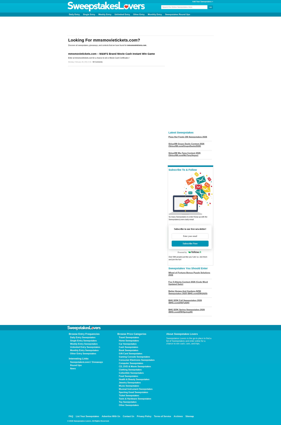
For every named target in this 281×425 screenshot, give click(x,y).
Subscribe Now (190, 243)
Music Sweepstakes (129, 386)
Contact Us (128, 416)
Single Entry (89, 14)
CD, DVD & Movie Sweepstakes (135, 366)
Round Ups (76, 365)
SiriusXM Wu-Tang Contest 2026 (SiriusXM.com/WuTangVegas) (184, 154)
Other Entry (139, 14)
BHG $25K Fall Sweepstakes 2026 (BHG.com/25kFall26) (185, 301)
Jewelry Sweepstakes (130, 382)
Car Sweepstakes (128, 344)
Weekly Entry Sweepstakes (84, 344)
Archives (178, 416)
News (73, 368)
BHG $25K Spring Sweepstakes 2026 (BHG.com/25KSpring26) (186, 310)
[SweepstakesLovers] (106, 6)
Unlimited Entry (122, 14)
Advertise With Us (111, 416)
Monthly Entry (155, 14)
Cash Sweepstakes (128, 347)
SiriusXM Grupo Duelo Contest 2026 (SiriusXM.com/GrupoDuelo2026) (186, 145)
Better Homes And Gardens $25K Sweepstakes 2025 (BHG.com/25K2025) (187, 292)
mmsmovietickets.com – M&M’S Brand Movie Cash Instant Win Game (111, 53)
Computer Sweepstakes (131, 363)
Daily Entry (74, 14)
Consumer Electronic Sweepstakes (137, 360)
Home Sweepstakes (129, 340)
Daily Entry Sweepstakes (82, 337)
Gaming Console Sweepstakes (134, 356)
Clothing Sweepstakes (130, 369)
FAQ (71, 416)
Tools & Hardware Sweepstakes (135, 398)
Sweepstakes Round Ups (177, 14)
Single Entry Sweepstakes (83, 340)
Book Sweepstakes (128, 350)
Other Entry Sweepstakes (83, 353)
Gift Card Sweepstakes (130, 353)
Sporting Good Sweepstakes (133, 392)
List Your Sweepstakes (87, 416)
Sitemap (189, 416)
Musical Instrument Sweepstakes (136, 389)
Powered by (182, 252)
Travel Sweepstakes (129, 337)
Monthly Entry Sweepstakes (84, 350)
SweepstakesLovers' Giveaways (86, 362)
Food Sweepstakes (128, 376)
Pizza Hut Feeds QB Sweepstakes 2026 (187, 137)
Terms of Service (162, 416)
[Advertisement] (140, 26)
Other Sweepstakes (129, 405)
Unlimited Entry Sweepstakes (85, 347)
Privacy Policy (144, 416)
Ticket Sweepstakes (129, 395)
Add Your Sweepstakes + (202, 2)
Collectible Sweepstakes (131, 373)
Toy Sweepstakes (128, 402)
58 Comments (98, 62)
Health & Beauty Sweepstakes (134, 379)
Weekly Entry (104, 14)
